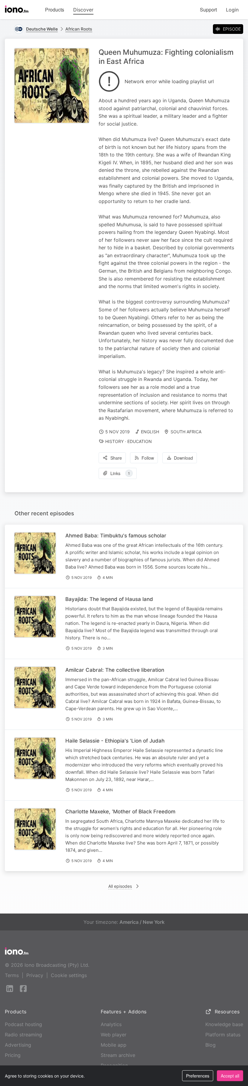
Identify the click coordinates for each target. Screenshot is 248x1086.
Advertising (18, 1045)
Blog (210, 1045)
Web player (113, 1035)
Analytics (111, 1024)
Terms (12, 975)
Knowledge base (224, 1024)
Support (208, 9)
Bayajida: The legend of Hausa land (109, 599)
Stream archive (118, 1055)
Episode (232, 28)
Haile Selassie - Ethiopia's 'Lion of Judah (115, 741)
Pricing (13, 1055)
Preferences (197, 1076)
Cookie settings (69, 975)
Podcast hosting (23, 1024)
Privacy (34, 975)
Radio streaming (23, 1035)
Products (54, 9)
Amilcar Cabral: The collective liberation (114, 670)
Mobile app (113, 1045)
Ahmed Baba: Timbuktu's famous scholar (115, 536)
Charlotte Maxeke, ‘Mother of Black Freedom (120, 812)
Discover (83, 10)
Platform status (222, 1035)
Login (232, 10)
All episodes (120, 886)
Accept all (230, 1076)
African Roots (78, 28)
